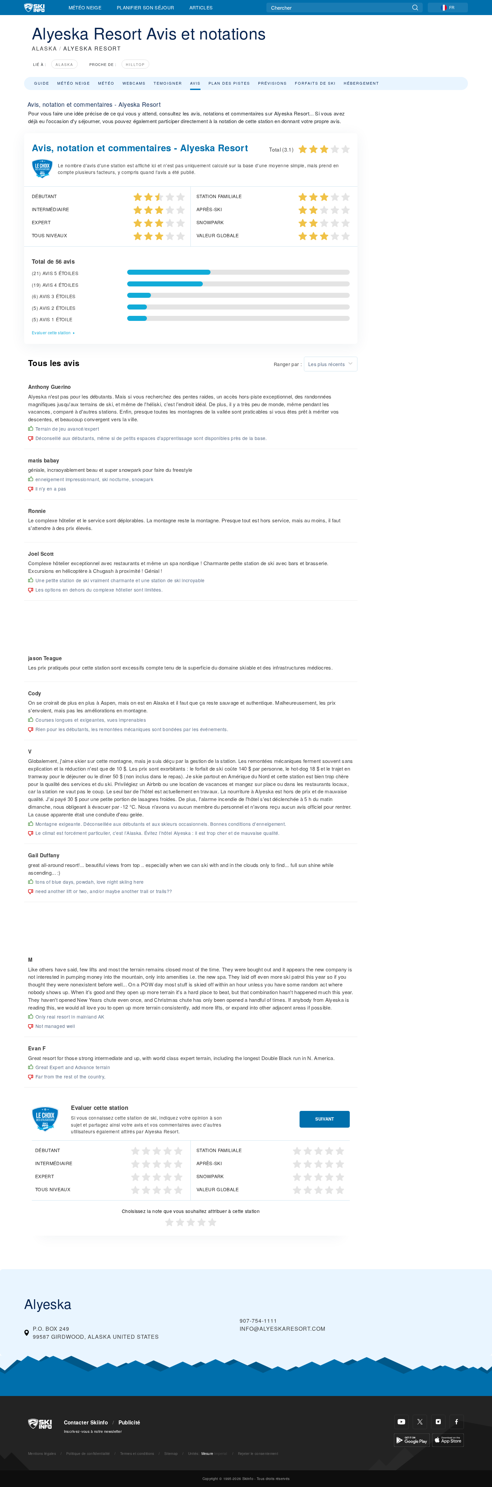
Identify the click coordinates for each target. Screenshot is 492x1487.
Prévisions (272, 83)
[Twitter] (420, 1422)
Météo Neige (85, 7)
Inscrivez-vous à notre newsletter (93, 1431)
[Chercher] (415, 7)
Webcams (134, 83)
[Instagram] (438, 1422)
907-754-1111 (258, 1320)
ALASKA (44, 48)
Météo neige (73, 83)
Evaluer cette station (51, 332)
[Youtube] (401, 1422)
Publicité (129, 1422)
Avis (195, 83)
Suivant (324, 1119)
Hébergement (361, 83)
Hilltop (135, 64)
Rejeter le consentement (258, 1453)
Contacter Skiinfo (86, 1422)
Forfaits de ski (315, 83)
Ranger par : (288, 364)
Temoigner (168, 83)
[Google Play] (412, 1439)
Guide (41, 83)
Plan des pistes (229, 83)
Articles (201, 7)
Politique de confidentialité (88, 1453)
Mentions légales (42, 1453)
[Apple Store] (448, 1439)
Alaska (64, 64)
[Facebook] (456, 1422)
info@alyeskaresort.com (282, 1328)
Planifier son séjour (145, 7)
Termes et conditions (137, 1453)
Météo (106, 83)
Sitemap (171, 1453)
